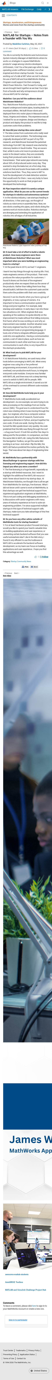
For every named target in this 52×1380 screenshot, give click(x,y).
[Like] (36, 557)
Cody (39, 9)
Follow (45, 557)
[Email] (34, 567)
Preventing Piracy (10, 1354)
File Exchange (27, 9)
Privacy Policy (34, 1350)
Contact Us (21, 1358)
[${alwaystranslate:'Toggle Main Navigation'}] (47, 3)
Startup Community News (21, 561)
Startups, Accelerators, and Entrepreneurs (22, 22)
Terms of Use (8, 1358)
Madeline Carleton (20, 44)
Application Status (27, 1354)
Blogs (13, 3)
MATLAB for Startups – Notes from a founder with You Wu (25, 36)
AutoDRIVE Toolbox (14, 1282)
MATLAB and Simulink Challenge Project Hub (25, 1290)
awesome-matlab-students (16, 1274)
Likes (34, 48)
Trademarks (21, 1350)
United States (40, 1370)
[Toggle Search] (42, 3)
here (34, 1306)
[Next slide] (47, 9)
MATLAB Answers (10, 9)
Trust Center (8, 1350)
